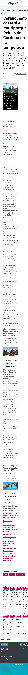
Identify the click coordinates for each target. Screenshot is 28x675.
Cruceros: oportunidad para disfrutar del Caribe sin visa (13, 599)
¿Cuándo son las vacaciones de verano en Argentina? (19, 599)
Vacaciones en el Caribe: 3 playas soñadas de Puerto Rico (19, 626)
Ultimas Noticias (8, 659)
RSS (21, 667)
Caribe (18, 615)
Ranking (6, 589)
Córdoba (12, 574)
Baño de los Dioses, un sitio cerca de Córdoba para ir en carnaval (10, 515)
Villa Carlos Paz (20, 574)
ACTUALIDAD (13, 615)
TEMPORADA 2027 (14, 589)
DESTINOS (6, 615)
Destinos (9, 10)
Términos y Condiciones (6, 673)
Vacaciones (14, 10)
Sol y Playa (7, 649)
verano (5, 574)
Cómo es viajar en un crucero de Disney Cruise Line (12, 626)
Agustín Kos (10, 121)
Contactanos (19, 665)
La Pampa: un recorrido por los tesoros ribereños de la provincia (6, 626)
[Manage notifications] (25, 672)
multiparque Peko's (9, 133)
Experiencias (9, 651)
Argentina (21, 10)
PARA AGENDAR (20, 589)
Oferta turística (3, 649)
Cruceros (8, 654)
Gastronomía (9, 656)
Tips (25, 10)
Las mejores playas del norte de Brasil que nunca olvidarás (6, 600)
